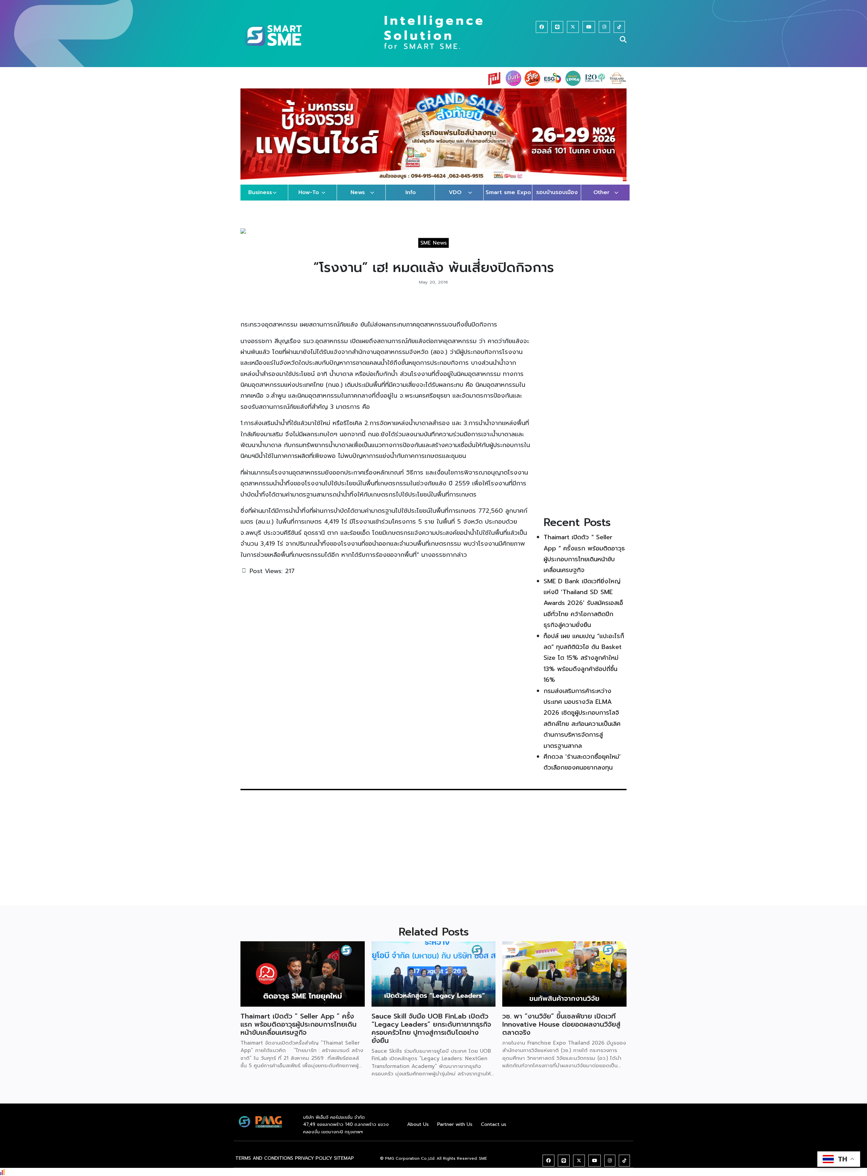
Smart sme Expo (508, 192)
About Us (418, 1124)
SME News (433, 243)
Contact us (493, 1124)
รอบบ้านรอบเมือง (557, 192)
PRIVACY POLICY (313, 1158)
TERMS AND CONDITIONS (264, 1158)
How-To (308, 192)
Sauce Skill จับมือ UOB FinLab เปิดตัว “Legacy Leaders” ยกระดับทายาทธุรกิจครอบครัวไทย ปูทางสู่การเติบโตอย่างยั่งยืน (431, 1028)
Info (410, 192)
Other (601, 192)
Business (260, 192)
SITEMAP (344, 1158)
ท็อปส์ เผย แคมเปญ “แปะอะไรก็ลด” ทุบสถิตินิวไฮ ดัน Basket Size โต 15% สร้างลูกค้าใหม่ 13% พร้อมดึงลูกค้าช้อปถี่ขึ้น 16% (584, 658)
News (358, 192)
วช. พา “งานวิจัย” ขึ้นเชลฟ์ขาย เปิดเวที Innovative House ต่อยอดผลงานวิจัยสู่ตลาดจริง (561, 1024)
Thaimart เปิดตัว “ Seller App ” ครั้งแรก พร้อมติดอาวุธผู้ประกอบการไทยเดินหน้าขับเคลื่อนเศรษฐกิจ (298, 1024)
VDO (455, 192)
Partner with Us (454, 1124)
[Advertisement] (585, 404)
